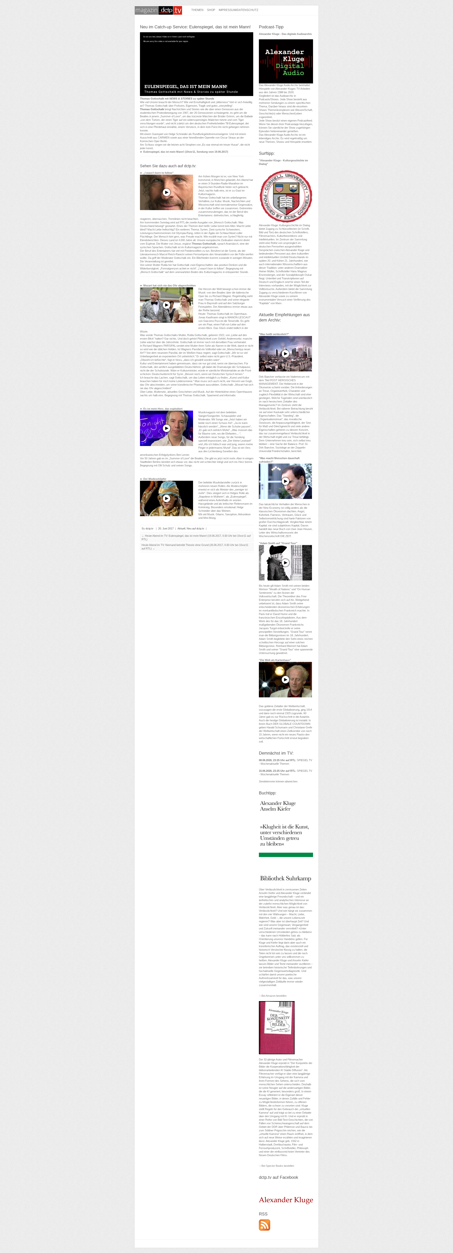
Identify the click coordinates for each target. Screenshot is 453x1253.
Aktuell (181, 528)
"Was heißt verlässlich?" (274, 334)
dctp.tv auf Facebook (278, 1177)
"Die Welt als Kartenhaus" (275, 660)
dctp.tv (149, 528)
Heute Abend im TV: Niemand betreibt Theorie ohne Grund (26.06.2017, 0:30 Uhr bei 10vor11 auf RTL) (195, 546)
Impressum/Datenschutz (238, 10)
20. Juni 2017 (166, 528)
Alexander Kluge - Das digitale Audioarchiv (285, 33)
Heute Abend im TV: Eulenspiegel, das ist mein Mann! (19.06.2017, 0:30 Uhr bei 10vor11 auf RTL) (196, 537)
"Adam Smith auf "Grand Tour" (278, 543)
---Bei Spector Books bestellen (276, 1165)
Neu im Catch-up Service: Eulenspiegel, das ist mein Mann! (195, 26)
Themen (197, 10)
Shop (211, 10)
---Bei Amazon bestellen (272, 995)
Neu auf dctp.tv (195, 528)
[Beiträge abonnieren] (264, 1221)
